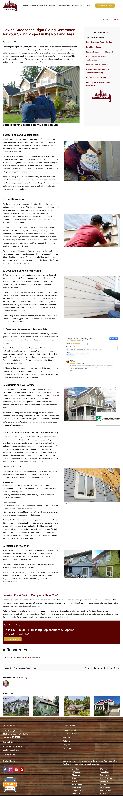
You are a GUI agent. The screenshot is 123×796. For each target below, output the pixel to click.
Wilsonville (77, 784)
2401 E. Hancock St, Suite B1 (15, 734)
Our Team (67, 748)
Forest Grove (105, 790)
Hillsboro (76, 772)
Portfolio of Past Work (96, 77)
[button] (61, 650)
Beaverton (104, 775)
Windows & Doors (71, 734)
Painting (66, 741)
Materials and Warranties (97, 65)
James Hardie (53, 395)
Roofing (66, 737)
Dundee (75, 769)
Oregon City (77, 790)
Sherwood (76, 775)
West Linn (104, 772)
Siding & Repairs (70, 730)
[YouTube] (16, 769)
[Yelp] (22, 769)
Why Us (66, 744)
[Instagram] (10, 769)
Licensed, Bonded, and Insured (99, 52)
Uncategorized (26, 657)
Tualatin (75, 781)
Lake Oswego (106, 778)
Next (116, 20)
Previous (108, 20)
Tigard (75, 778)
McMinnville (105, 787)
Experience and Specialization (99, 42)
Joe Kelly (7, 657)
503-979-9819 (15, 746)
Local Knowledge (93, 47)
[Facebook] (5, 769)
